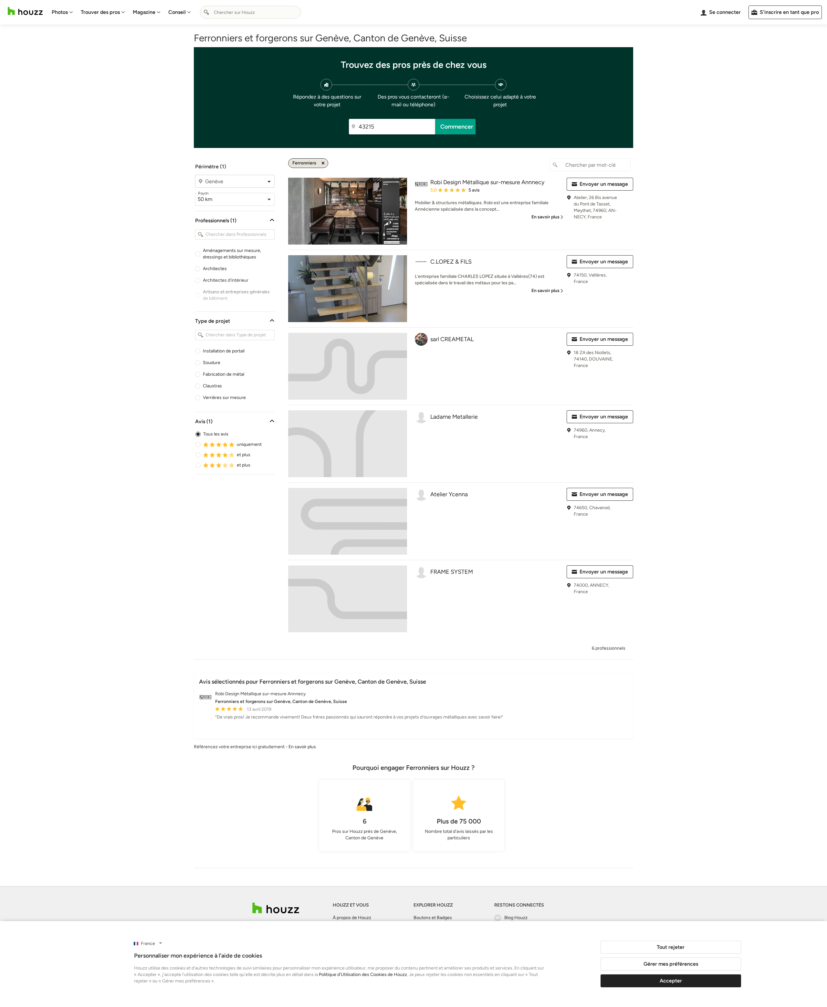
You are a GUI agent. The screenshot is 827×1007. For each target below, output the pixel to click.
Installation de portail (224, 351)
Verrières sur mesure (224, 397)
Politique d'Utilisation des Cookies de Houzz (363, 974)
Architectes (215, 268)
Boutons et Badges (433, 917)
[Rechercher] (206, 12)
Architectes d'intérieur (225, 280)
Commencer (456, 126)
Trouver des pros (100, 12)
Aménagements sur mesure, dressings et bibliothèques (232, 254)
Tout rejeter (671, 947)
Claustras (212, 386)
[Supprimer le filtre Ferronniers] (323, 163)
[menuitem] (62, 12)
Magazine (144, 12)
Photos (60, 12)
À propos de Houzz (352, 917)
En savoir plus (302, 747)
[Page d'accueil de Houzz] (275, 908)
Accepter (671, 981)
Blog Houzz (516, 917)
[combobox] (250, 12)
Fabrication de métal (223, 374)
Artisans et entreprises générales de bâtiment (236, 295)
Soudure (211, 362)
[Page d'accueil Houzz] (25, 11)
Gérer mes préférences (671, 964)
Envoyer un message (604, 184)
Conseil (177, 12)
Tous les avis (215, 434)
